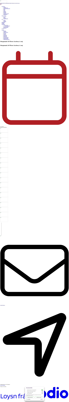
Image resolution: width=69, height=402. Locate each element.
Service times (5, 35)
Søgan (4, 9)
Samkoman (1, 3)
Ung (5, 3)
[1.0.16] (42, 399)
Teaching (5, 34)
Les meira (28, 399)
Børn (4, 3)
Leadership (5, 31)
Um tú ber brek (5, 14)
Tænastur (5, 11)
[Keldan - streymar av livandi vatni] (3, 2)
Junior (4, 17)
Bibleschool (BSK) (6, 38)
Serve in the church (6, 37)
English (3, 30)
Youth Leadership (6, 32)
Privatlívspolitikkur (2, 385)
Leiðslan (5, 7)
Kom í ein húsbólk (6, 27)
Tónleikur (13, 3)
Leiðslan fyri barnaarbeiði (7, 8)
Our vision (5, 33)
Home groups (5, 36)
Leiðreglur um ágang (6, 13)
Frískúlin (10, 3)
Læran (4, 10)
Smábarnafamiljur (6, 18)
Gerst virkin (15, 3)
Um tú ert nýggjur (6, 25)
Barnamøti (5, 16)
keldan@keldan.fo (2, 305)
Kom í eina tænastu (6, 26)
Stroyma (18, 3)
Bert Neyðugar (30, 397)
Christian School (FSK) (6, 39)
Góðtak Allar (39, 397)
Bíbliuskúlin (7, 3)
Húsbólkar (5, 12)
